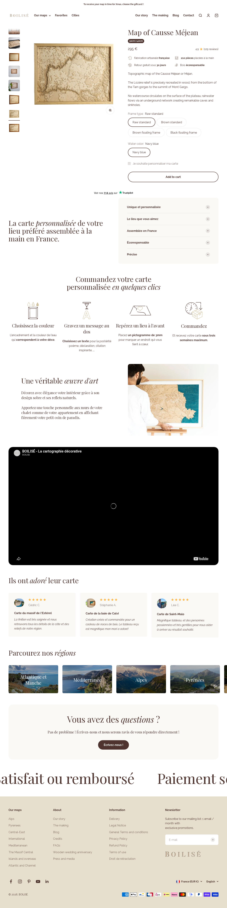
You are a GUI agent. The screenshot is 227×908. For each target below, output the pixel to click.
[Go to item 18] (14, 128)
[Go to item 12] (14, 43)
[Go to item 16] (14, 100)
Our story (141, 15)
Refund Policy (118, 845)
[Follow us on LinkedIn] (47, 881)
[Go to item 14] (14, 72)
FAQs (56, 845)
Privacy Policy (118, 838)
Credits (57, 838)
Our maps (40, 15)
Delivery (114, 819)
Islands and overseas (22, 858)
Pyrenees (15, 825)
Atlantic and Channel (22, 865)
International (17, 838)
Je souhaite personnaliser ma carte (155, 163)
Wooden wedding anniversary (72, 852)
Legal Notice (117, 825)
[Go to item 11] (14, 29)
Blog (176, 15)
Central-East (17, 832)
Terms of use (117, 852)
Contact (188, 15)
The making (160, 15)
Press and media (64, 858)
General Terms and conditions (128, 832)
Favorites (61, 15)
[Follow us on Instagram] (20, 881)
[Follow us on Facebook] (11, 881)
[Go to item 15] (14, 86)
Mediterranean (18, 845)
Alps (11, 819)
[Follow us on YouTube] (38, 881)
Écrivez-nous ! (113, 745)
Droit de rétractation (122, 858)
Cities (75, 15)
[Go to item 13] (14, 57)
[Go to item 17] (14, 114)
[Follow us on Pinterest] (29, 881)
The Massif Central (21, 852)
